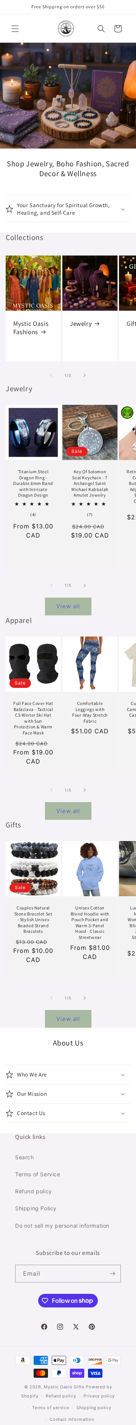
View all (68, 606)
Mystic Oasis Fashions (30, 327)
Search (24, 1157)
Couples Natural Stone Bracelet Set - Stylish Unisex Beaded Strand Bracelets (33, 919)
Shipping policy (93, 1407)
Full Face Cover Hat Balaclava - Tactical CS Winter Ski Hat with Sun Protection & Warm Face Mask (33, 718)
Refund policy (33, 1191)
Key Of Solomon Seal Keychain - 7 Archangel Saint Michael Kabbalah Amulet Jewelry (89, 483)
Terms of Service (37, 1174)
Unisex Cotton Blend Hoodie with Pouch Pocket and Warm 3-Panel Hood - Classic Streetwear (90, 922)
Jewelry (81, 323)
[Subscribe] (112, 1273)
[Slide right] (84, 375)
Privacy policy (99, 1396)
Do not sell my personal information (62, 1225)
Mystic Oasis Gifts (64, 1386)
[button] (15, 28)
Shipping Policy (36, 1208)
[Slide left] (51, 375)
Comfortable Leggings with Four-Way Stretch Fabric (90, 712)
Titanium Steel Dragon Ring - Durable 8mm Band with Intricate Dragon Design (33, 483)
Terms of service (50, 1407)
